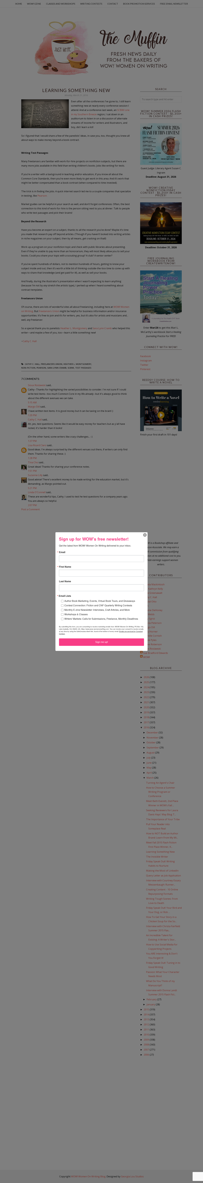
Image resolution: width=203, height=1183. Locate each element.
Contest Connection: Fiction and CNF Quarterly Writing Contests (98, 605)
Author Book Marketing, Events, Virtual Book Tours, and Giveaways (99, 601)
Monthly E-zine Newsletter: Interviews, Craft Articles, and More (97, 609)
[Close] (145, 535)
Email (62, 552)
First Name (65, 567)
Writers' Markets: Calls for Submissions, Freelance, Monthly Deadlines (101, 618)
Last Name (65, 581)
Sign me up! (101, 642)
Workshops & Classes (76, 614)
